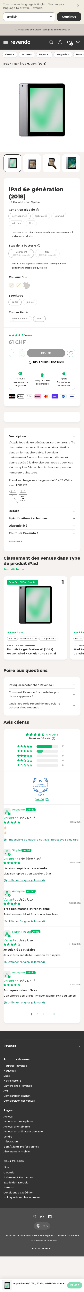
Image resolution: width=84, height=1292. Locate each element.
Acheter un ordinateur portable (23, 1131)
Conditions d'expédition (18, 1192)
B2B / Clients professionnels (21, 1146)
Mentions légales (43, 1235)
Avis (6, 1090)
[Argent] (11, 285)
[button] (6, 42)
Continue (69, 16)
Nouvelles (10, 1070)
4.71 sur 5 (52, 734)
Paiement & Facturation (19, 1177)
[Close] (78, 5)
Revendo (46, 1248)
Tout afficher (12, 569)
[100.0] (40, 785)
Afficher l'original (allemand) (26, 880)
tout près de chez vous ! (56, 29)
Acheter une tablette (17, 1126)
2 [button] (37, 1013)
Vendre (9, 54)
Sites (7, 1075)
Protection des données (18, 1235)
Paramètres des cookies (43, 1240)
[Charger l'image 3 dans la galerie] (51, 163)
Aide (6, 1167)
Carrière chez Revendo (18, 1085)
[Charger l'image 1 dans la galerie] (12, 163)
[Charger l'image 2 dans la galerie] (32, 163)
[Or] (18, 285)
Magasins (63, 54)
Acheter (26, 54)
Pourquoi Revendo (15, 1065)
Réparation (11, 1141)
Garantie (9, 1172)
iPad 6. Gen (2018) (33, 63)
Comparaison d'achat (17, 1095)
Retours (9, 1187)
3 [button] (44, 1013)
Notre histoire (12, 1080)
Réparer (44, 54)
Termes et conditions (67, 1235)
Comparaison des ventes (19, 1100)
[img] (12, 822)
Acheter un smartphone (19, 1121)
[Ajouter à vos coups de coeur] (71, 353)
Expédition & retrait (16, 1182)
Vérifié (39, 799)
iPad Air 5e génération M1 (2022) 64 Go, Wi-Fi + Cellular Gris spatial (31, 651)
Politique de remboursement (22, 1197)
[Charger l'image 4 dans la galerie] (71, 163)
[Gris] (26, 285)
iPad (6, 63)
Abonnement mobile (17, 1151)
